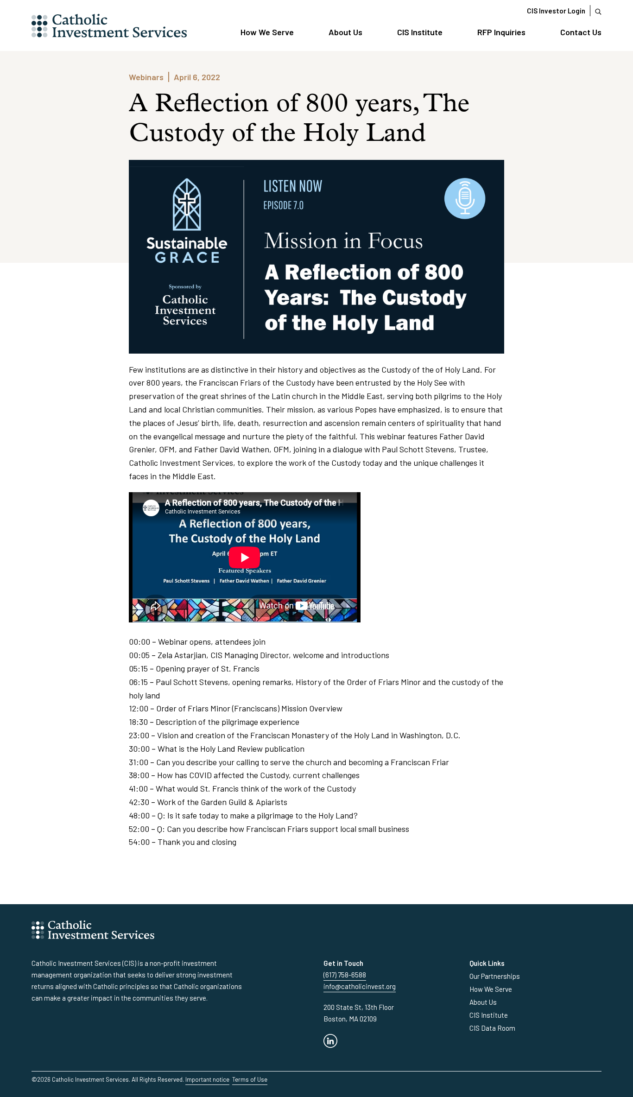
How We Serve (267, 32)
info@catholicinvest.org (359, 986)
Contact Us (580, 32)
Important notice (207, 1079)
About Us (345, 32)
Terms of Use (249, 1079)
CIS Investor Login (556, 10)
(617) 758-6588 (344, 974)
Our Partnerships (494, 976)
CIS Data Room (492, 1028)
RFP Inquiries (501, 32)
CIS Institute (420, 32)
